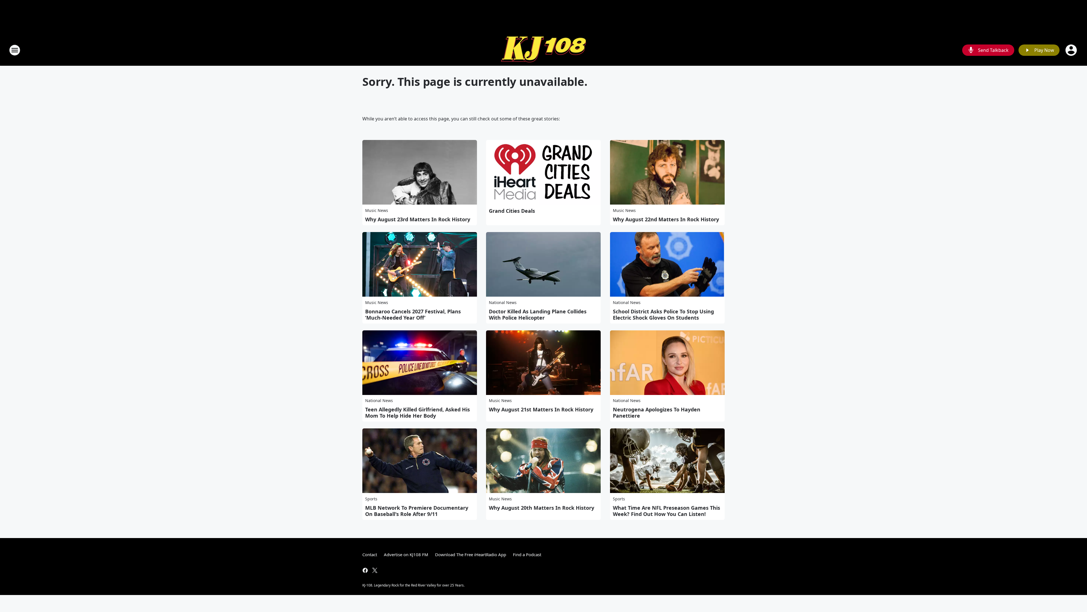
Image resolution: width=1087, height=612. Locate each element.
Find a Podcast (527, 554)
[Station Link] (543, 50)
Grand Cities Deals (512, 211)
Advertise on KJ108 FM (406, 554)
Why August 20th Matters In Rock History (541, 508)
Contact (369, 554)
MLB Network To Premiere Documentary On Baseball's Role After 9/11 (416, 511)
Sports (371, 499)
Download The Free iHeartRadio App (470, 554)
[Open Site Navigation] (14, 50)
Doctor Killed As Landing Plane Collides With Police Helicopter (538, 314)
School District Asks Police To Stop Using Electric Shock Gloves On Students (663, 314)
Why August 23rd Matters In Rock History (417, 219)
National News (503, 302)
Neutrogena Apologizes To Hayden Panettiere (656, 412)
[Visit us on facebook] (365, 570)
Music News (376, 210)
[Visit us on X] (374, 570)
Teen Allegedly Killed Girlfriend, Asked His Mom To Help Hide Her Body (417, 412)
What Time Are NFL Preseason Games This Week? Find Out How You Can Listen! (666, 511)
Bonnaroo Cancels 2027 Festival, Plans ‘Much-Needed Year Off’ (413, 314)
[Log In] (1071, 50)
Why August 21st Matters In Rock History (541, 409)
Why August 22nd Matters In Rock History (666, 219)
